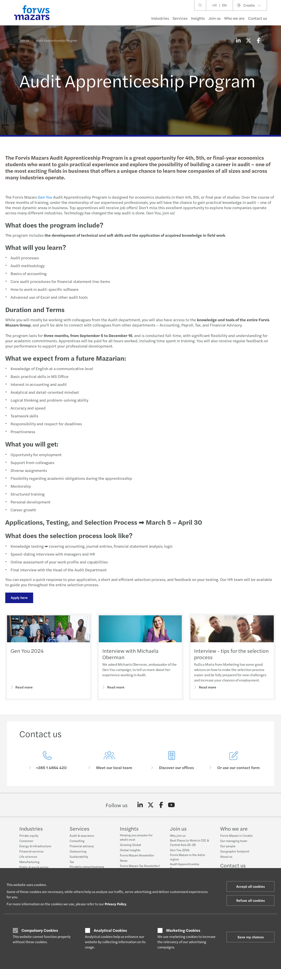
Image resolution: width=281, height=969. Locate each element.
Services (180, 18)
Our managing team (233, 840)
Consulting (77, 840)
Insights (198, 18)
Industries (160, 18)
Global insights (130, 850)
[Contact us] (47, 760)
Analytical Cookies (110, 930)
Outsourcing (78, 851)
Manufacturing (29, 862)
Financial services (31, 851)
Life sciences (28, 856)
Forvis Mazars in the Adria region (187, 857)
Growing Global (130, 844)
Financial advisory (82, 846)
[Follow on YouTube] (171, 805)
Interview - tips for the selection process (231, 654)
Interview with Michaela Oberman (130, 654)
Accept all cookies (250, 886)
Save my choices (251, 936)
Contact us (257, 18)
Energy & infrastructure (35, 846)
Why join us (178, 835)
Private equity (28, 835)
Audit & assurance (82, 835)
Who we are (234, 18)
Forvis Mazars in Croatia (236, 835)
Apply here (19, 597)
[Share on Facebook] (258, 40)
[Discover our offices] (171, 760)
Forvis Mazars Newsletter (137, 855)
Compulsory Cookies (40, 930)
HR (214, 5)
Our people (228, 846)
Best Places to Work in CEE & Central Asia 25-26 (189, 842)
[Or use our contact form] (234, 760)
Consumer (26, 840)
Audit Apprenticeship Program (184, 866)
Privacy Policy (115, 903)
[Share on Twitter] (248, 40)
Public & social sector (34, 867)
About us (226, 856)
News (123, 860)
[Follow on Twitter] (151, 805)
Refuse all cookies (250, 900)
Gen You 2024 (27, 650)
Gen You (45, 197)
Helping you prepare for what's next (136, 837)
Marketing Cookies (183, 930)
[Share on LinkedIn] (238, 40)
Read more (24, 687)
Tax (72, 862)
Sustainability (79, 856)
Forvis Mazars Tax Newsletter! (140, 865)
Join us (214, 18)
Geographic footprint (234, 851)
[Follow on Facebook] (161, 805)
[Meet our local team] (109, 760)
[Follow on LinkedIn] (140, 805)
